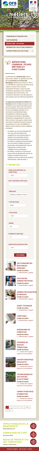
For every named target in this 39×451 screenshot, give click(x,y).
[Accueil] (21, 15)
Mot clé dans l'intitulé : (18, 181)
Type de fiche (14, 202)
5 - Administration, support (25, 272)
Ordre (11, 223)
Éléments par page (16, 234)
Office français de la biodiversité (15, 425)
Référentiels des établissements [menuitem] (19, 47)
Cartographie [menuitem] (11, 40)
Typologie (13, 212)
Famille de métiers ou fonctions (17, 171)
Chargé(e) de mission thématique (22, 344)
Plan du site (22, 449)
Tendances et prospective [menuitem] (16, 36)
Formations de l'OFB (15, 433)
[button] (11, 266)
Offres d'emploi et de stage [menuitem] (16, 51)
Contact (29, 449)
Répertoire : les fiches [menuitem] (15, 43)
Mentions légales (12, 449)
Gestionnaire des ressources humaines (24, 265)
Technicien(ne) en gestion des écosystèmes (24, 376)
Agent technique (24, 306)
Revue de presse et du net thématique (15, 440)
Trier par (12, 191)
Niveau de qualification (18, 244)
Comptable (22, 316)
